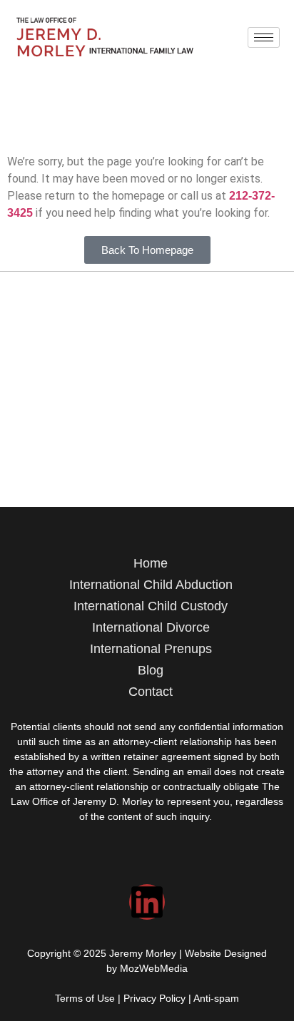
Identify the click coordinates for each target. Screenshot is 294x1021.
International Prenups (151, 649)
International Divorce (151, 627)
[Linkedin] (147, 902)
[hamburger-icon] (264, 37)
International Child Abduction (151, 585)
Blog (150, 670)
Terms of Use (85, 998)
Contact (150, 691)
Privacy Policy (154, 998)
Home (150, 563)
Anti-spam (216, 998)
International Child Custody (151, 606)
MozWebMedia (154, 968)
